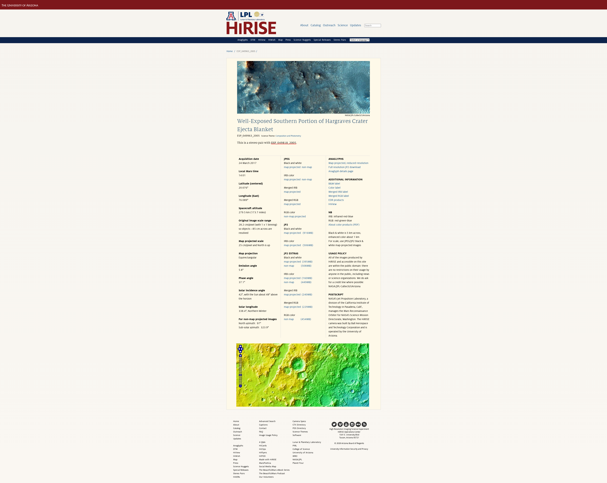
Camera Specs (299, 421)
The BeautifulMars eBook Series (274, 470)
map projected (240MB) (298, 294)
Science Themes (300, 432)
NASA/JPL (297, 459)
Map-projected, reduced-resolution (348, 163)
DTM (253, 40)
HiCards (263, 445)
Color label (334, 187)
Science (343, 25)
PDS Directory (299, 428)
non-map (307, 167)
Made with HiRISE (267, 459)
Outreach (329, 25)
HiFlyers (263, 452)
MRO (295, 456)
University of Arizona (303, 452)
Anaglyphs (242, 40)
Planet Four (298, 463)
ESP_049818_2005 (283, 142)
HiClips (262, 449)
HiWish (271, 40)
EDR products (336, 200)
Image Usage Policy (268, 435)
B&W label (334, 183)
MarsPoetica (265, 463)
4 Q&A (262, 442)
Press (288, 40)
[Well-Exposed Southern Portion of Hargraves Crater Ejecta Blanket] (303, 112)
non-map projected (295, 216)
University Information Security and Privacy (349, 449)
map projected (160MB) (298, 278)
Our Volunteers (266, 477)
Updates (355, 25)
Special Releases (322, 40)
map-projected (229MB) (298, 307)
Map (280, 40)
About (304, 25)
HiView (261, 40)
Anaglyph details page (340, 171)
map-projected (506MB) (298, 245)
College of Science (301, 449)
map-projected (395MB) (298, 261)
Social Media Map (267, 466)
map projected (292, 167)
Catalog (316, 25)
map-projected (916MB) (298, 233)
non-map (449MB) (297, 282)
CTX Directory (299, 425)
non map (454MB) (297, 319)
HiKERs (236, 477)
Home (230, 51)
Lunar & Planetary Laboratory (307, 442)
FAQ (261, 432)
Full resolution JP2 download (344, 167)
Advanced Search (267, 421)
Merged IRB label (338, 191)
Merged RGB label (338, 196)
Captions (263, 425)
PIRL (295, 445)
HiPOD (262, 456)
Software (297, 435)
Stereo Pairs (340, 40)
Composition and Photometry (288, 136)
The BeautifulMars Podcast (272, 473)
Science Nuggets (302, 40)
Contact (263, 428)
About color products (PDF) (343, 224)
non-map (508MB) (297, 265)
